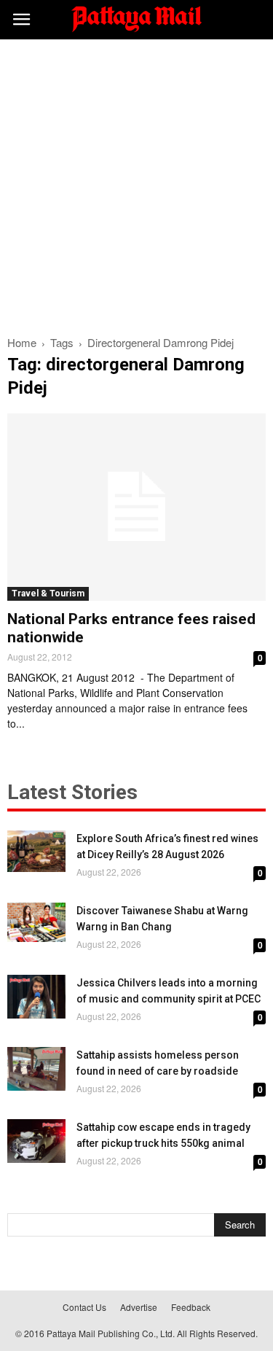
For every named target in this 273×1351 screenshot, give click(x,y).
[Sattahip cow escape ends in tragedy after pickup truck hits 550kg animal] (36, 1141)
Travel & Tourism (48, 593)
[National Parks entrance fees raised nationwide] (136, 507)
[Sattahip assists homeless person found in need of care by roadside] (36, 1069)
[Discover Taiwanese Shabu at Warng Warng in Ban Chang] (36, 922)
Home (21, 342)
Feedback (190, 1307)
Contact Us (84, 1307)
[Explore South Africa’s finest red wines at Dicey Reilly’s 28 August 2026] (36, 851)
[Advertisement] (136, 183)
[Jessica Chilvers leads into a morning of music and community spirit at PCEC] (36, 997)
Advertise (138, 1307)
